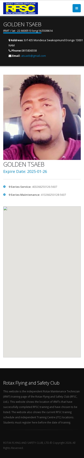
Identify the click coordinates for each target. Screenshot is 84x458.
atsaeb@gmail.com (33, 56)
